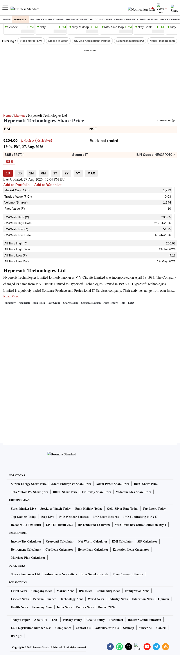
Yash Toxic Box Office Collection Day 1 (140, 524)
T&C (54, 619)
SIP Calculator (147, 541)
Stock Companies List (25, 574)
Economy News (42, 607)
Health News (19, 607)
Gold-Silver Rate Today (122, 508)
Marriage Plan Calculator (28, 557)
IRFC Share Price (146, 483)
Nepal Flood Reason (162, 40)
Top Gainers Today (23, 516)
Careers (161, 627)
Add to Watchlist (47, 185)
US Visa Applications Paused (92, 40)
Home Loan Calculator (93, 549)
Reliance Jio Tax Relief (26, 524)
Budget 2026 (106, 607)
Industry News (118, 599)
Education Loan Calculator (131, 549)
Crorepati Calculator (60, 541)
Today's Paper (20, 619)
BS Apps (16, 636)
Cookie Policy (95, 619)
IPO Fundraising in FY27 (140, 516)
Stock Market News (49, 19)
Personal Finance (44, 599)
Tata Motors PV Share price (29, 492)
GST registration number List (31, 627)
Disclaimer (116, 619)
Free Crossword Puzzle (128, 574)
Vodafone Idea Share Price (133, 492)
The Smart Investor (79, 19)
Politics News (85, 607)
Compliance (63, 627)
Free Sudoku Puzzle (94, 574)
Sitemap (128, 627)
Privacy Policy (72, 619)
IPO (32, 19)
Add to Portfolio (16, 185)
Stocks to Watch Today (55, 508)
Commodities (103, 19)
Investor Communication (144, 619)
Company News (41, 590)
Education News (142, 599)
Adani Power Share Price (112, 483)
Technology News (72, 599)
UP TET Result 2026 (59, 524)
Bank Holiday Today (88, 508)
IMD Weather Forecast (74, 516)
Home (7, 19)
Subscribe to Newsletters (61, 574)
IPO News (85, 590)
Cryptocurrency (126, 19)
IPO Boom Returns (106, 516)
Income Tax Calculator (26, 541)
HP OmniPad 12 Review (94, 524)
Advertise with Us (107, 627)
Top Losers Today (154, 508)
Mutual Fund (149, 19)
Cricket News (20, 599)
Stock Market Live (31, 40)
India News (64, 607)
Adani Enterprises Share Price (71, 483)
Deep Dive (47, 516)
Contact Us (83, 627)
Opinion (163, 599)
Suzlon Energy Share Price (29, 483)
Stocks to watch (58, 40)
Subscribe (145, 627)
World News (96, 599)
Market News (65, 590)
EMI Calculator (122, 541)
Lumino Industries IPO (130, 40)
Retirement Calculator (26, 549)
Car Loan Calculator (59, 549)
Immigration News (137, 590)
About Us (40, 619)
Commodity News (108, 590)
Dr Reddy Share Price (96, 492)
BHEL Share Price (65, 492)
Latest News (19, 590)
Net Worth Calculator (92, 541)
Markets (20, 19)
